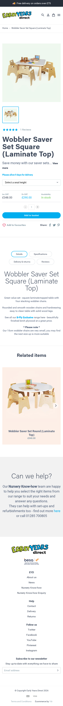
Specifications (40, 254)
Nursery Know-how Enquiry (31, 592)
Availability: (46, 194)
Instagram (31, 650)
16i (50, 701)
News (32, 582)
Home (5, 28)
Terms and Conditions (21, 701)
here (57, 511)
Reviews (45, 262)
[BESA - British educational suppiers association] (31, 562)
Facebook (31, 634)
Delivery (31, 611)
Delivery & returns (22, 262)
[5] (4, 129)
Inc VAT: (5, 194)
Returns (31, 616)
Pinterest (31, 645)
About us (31, 577)
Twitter (31, 629)
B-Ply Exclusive (25, 317)
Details (19, 254)
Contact (31, 606)
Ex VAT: (25, 194)
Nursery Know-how (31, 587)
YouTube (31, 640)
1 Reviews (25, 129)
